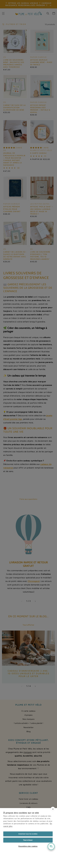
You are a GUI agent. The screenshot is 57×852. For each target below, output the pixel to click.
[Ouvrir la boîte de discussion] (51, 846)
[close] (53, 809)
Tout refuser (28, 840)
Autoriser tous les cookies (27, 834)
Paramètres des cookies (28, 846)
